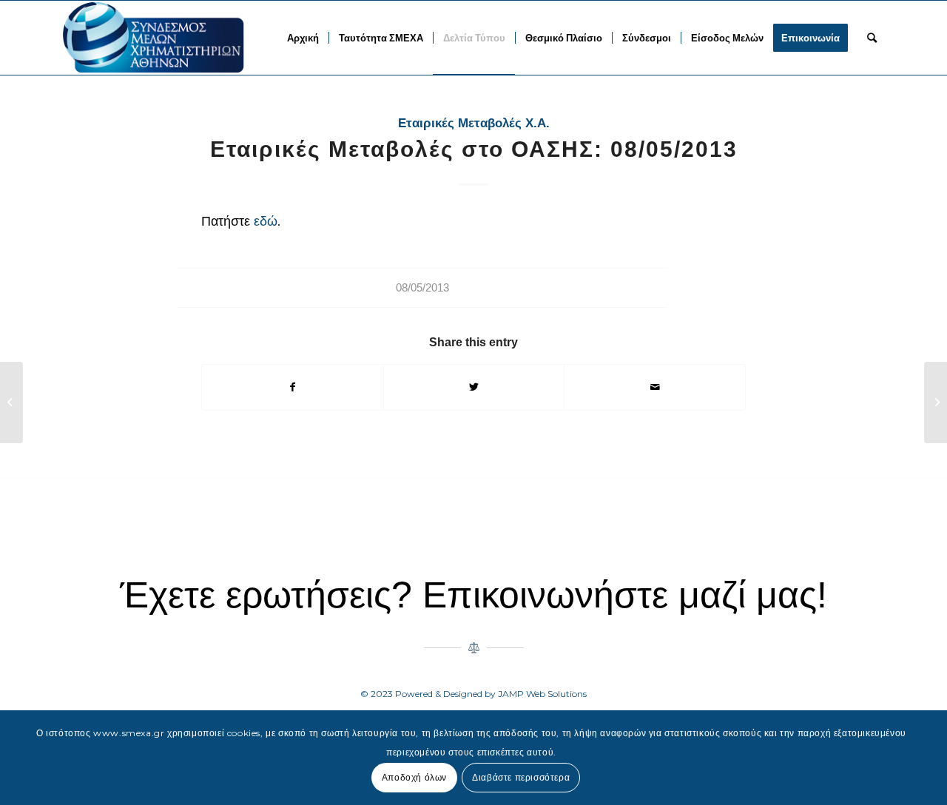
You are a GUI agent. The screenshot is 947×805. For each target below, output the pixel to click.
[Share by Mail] (655, 387)
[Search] (871, 38)
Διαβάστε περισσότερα (521, 776)
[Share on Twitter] (474, 387)
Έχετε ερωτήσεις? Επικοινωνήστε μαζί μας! (473, 595)
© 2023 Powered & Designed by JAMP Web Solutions (473, 693)
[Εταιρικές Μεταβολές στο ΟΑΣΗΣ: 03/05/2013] (11, 402)
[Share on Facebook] (292, 387)
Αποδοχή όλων (414, 776)
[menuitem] (302, 38)
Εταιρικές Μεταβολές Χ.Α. (474, 123)
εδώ (265, 220)
